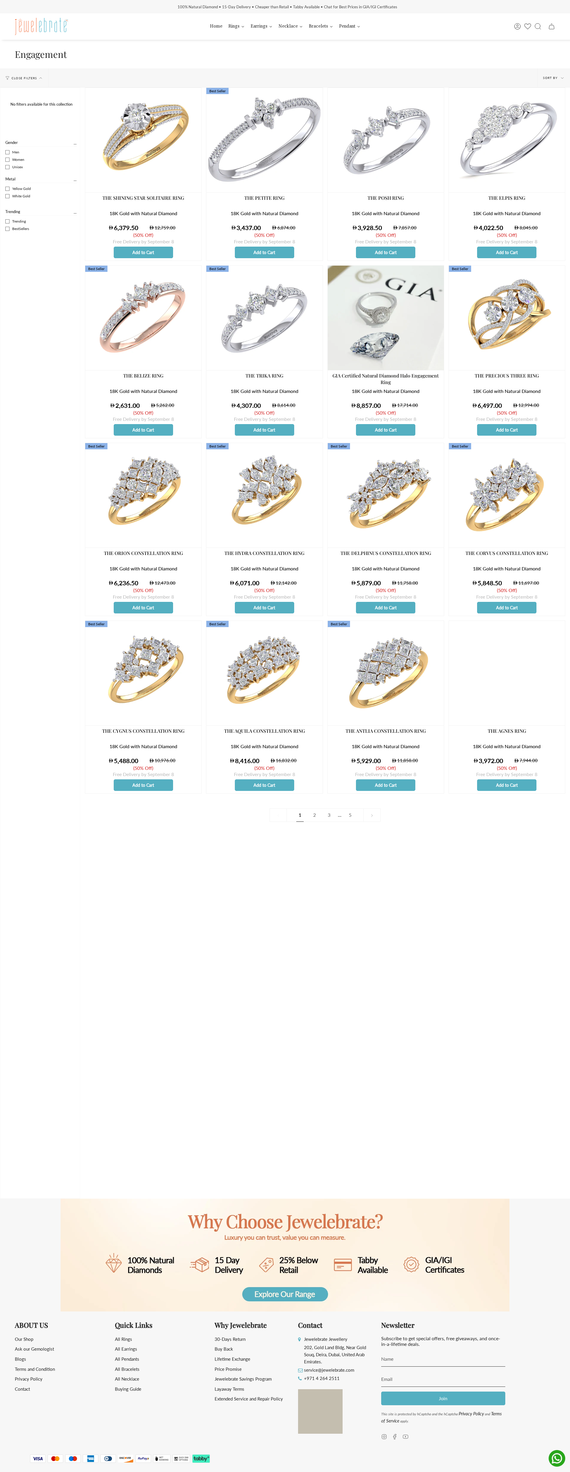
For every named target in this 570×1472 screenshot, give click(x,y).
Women (18, 159)
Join (443, 1398)
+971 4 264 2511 (322, 1378)
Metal (10, 179)
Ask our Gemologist (34, 1349)
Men (15, 152)
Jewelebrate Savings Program (243, 1378)
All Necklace (127, 1378)
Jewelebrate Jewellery (325, 1339)
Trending (12, 211)
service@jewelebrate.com (329, 1370)
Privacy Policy (28, 1378)
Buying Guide (128, 1389)
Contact (22, 1389)
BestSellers (20, 229)
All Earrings (126, 1349)
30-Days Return (230, 1339)
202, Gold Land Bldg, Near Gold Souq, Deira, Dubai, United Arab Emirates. (335, 1354)
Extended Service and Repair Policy (249, 1398)
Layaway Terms (229, 1389)
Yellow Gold (21, 189)
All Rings (123, 1339)
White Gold (21, 196)
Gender (11, 142)
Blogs (20, 1359)
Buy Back (224, 1349)
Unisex (17, 167)
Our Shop (24, 1339)
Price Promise (228, 1369)
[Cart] (551, 26)
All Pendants (127, 1359)
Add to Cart (143, 252)
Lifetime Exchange (232, 1359)
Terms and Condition (35, 1369)
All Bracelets (127, 1369)
